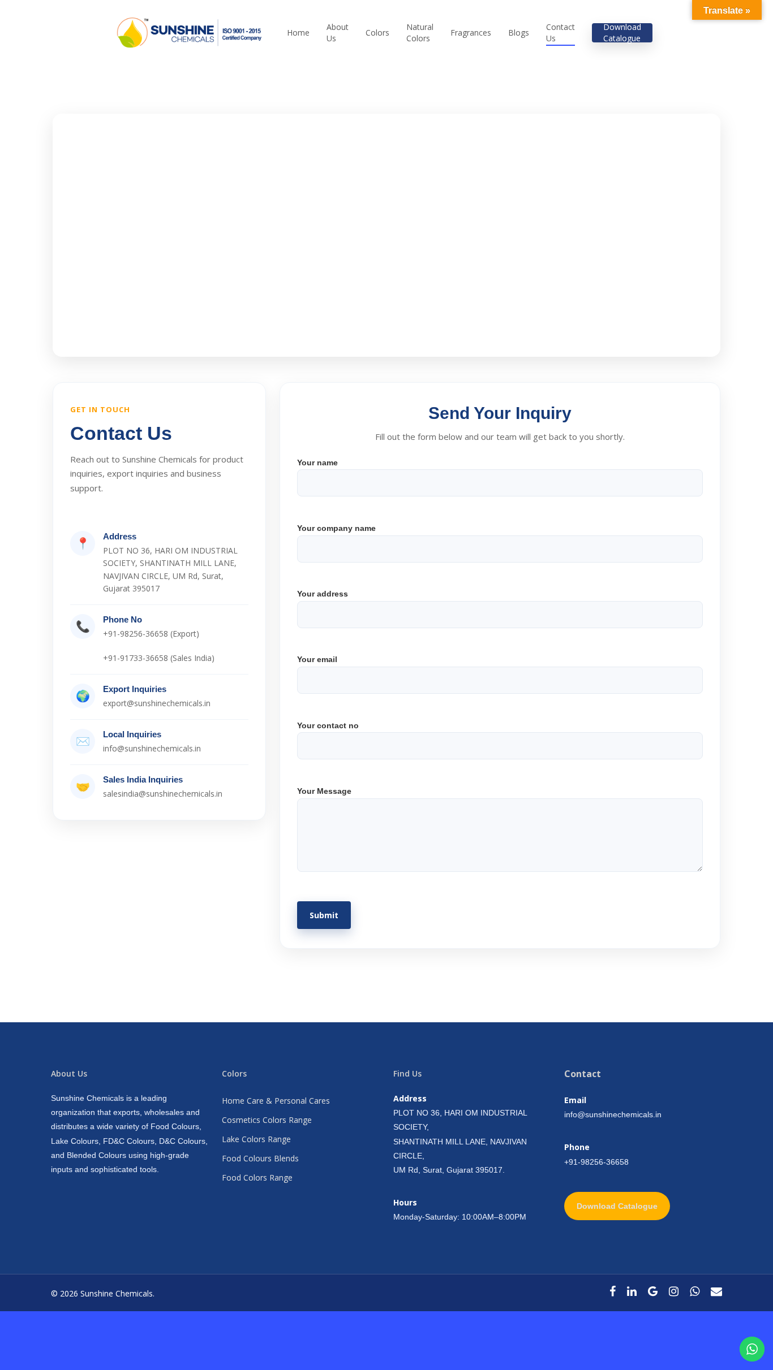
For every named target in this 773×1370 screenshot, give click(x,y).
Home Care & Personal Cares (276, 1100)
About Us (338, 32)
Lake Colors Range (256, 1139)
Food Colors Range (257, 1177)
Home (298, 32)
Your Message (324, 791)
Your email (317, 659)
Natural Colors (419, 32)
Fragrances (470, 32)
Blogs (518, 32)
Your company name (336, 528)
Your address (322, 593)
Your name (317, 462)
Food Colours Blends (260, 1158)
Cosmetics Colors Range (267, 1119)
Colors (377, 32)
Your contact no (328, 725)
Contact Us (560, 32)
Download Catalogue (622, 32)
